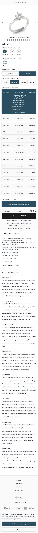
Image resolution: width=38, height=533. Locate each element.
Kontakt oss (19, 490)
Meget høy (14, 82)
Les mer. (26, 296)
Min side (19, 480)
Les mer (27, 319)
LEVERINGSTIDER (7, 325)
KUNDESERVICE (7, 449)
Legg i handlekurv (19, 216)
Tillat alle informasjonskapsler (19, 524)
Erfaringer (19, 484)
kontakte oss (16, 464)
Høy (5, 82)
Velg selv (32, 82)
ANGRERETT (6, 375)
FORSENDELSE (6, 351)
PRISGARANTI (6, 277)
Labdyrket (28, 73)
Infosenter (19, 487)
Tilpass (18, 529)
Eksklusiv (23, 82)
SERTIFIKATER (6, 422)
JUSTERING (5, 398)
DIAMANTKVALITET (8, 301)
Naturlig (10, 73)
